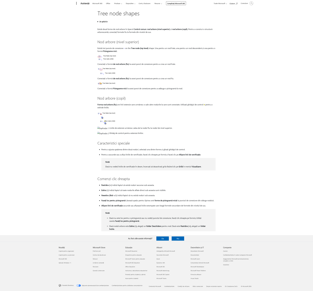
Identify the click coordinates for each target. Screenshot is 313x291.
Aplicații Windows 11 (65, 263)
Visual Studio (194, 278)
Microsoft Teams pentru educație (135, 259)
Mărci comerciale (198, 286)
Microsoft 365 (97, 3)
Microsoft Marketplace (197, 267)
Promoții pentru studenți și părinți (135, 274)
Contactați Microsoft (155, 286)
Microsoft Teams (161, 278)
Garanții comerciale (99, 270)
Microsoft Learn (195, 259)
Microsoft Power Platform (198, 270)
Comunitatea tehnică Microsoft (200, 263)
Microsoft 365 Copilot (162, 274)
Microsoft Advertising (162, 270)
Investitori (226, 265)
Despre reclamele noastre (214, 286)
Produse (117, 3)
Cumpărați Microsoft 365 (176, 3)
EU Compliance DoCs (231, 286)
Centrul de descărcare (99, 255)
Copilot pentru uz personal (66, 255)
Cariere (225, 251)
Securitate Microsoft (162, 255)
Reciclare (95, 267)
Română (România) (68, 285)
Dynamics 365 (160, 263)
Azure (158, 259)
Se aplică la (103, 21)
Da (163, 238)
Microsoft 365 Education (132, 263)
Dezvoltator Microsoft (197, 251)
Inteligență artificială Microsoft (165, 251)
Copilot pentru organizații (66, 251)
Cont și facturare (144, 3)
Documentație (195, 255)
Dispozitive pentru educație (133, 255)
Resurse (157, 3)
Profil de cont (97, 251)
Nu (178, 238)
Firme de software (196, 274)
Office (108, 3)
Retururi (95, 259)
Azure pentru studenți (131, 278)
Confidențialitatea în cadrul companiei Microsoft (237, 255)
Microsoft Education (131, 251)
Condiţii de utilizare (183, 286)
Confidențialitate (169, 286)
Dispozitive (130, 3)
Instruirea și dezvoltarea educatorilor (136, 270)
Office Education (130, 267)
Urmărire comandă (98, 263)
